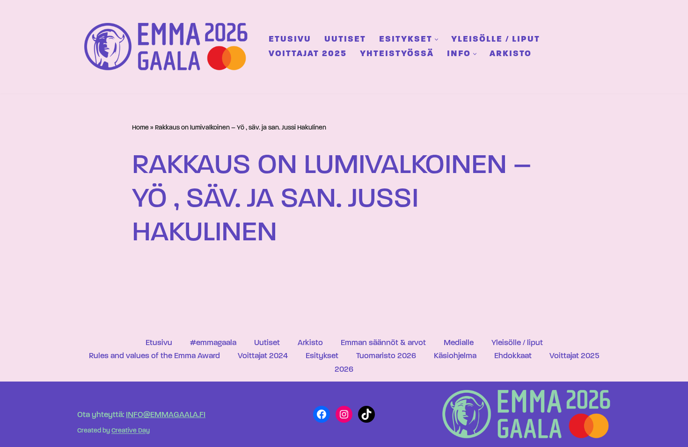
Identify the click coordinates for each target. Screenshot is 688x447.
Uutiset (345, 39)
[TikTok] (366, 414)
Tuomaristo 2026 (386, 356)
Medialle (459, 343)
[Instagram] (344, 414)
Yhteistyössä (397, 54)
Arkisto (511, 54)
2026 (344, 370)
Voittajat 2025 (308, 54)
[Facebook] (321, 414)
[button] (436, 39)
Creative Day (130, 431)
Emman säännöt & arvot (383, 343)
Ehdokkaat (513, 356)
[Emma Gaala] (168, 46)
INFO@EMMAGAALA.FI (165, 415)
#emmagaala (213, 343)
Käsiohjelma (455, 356)
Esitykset (322, 356)
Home (140, 127)
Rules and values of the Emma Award (154, 356)
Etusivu (290, 39)
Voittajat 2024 (263, 356)
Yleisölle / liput (495, 39)
